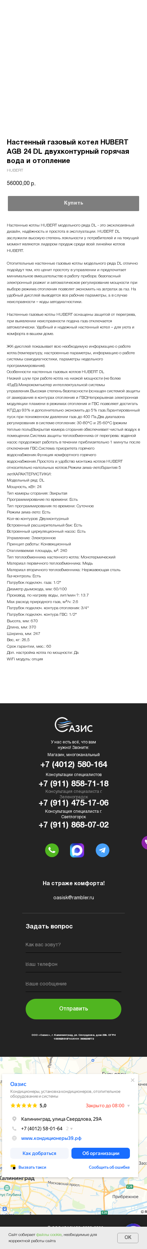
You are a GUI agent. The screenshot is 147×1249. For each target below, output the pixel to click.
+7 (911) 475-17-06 (73, 803)
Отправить (73, 1009)
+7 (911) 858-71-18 (73, 784)
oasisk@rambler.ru (73, 898)
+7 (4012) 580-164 (73, 765)
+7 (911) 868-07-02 (73, 825)
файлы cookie (49, 1235)
